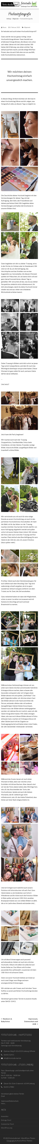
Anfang (8, 19)
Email (3, 1096)
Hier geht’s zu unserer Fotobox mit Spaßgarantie (19, 1012)
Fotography (11, 1141)
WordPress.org (6, 1128)
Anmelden (4, 1116)
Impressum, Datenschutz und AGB (31, 1021)
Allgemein (15, 19)
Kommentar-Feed (7, 1124)
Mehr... (3, 1103)
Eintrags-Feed (6, 1120)
